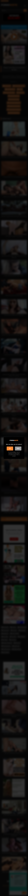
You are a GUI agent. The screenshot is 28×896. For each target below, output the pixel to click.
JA (10, 448)
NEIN (18, 448)
